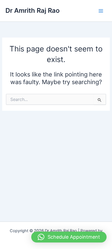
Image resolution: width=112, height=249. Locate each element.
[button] (69, 237)
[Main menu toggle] (101, 11)
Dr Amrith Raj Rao (32, 10)
